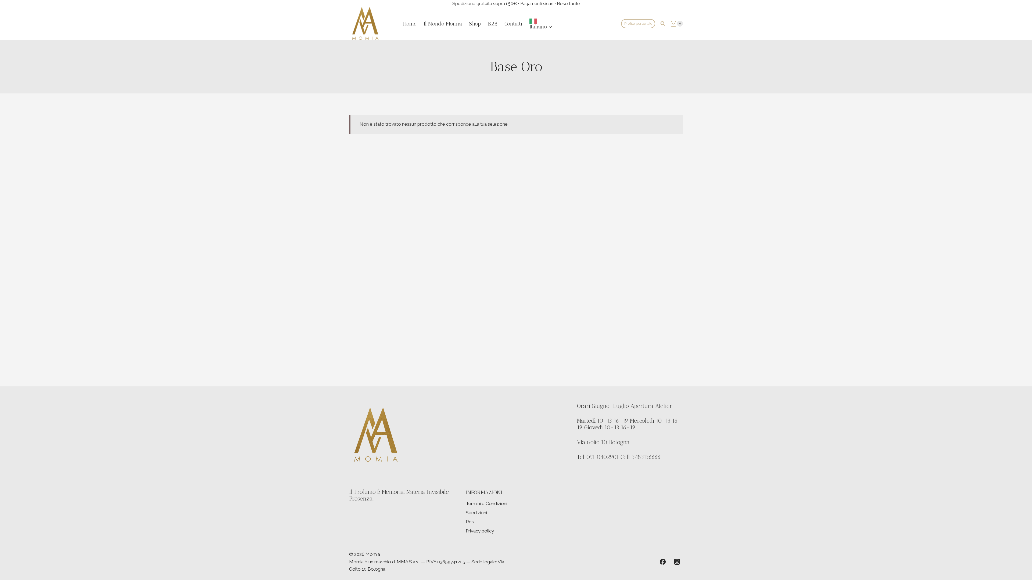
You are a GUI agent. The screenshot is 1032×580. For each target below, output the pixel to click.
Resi (470, 521)
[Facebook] (663, 562)
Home (410, 23)
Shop (475, 23)
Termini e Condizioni (486, 503)
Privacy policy (480, 531)
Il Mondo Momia (443, 23)
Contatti (513, 23)
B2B (492, 23)
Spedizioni (476, 512)
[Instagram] (677, 562)
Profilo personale (638, 23)
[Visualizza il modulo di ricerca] (663, 23)
